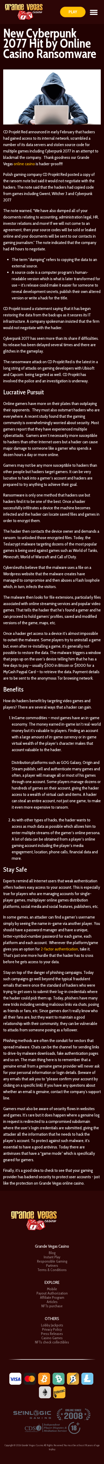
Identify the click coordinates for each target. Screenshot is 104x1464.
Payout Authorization (52, 1293)
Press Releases (52, 1333)
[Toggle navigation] (94, 12)
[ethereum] (45, 1391)
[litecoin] (87, 1378)
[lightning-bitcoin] (73, 1378)
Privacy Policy (52, 1329)
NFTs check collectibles (52, 1342)
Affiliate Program (52, 1297)
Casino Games (52, 1337)
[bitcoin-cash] (59, 1378)
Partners (52, 1265)
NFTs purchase (52, 1306)
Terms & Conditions (52, 1269)
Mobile (52, 1289)
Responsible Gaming (52, 1261)
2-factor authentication (59, 949)
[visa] (15, 1378)
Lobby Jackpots (52, 1325)
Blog (52, 1252)
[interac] (59, 1391)
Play (73, 11)
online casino (24, 163)
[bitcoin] (44, 1378)
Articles (52, 1301)
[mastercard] (30, 1378)
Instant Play (52, 1257)
